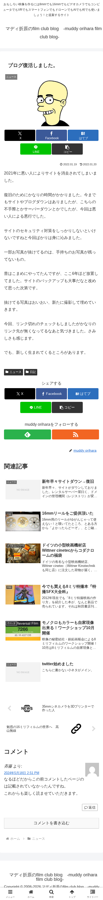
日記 (33, 372)
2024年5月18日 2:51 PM (21, 773)
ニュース (16, 372)
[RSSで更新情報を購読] (75, 434)
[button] (67, 149)
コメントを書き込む (52, 823)
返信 (92, 807)
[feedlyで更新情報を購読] (27, 434)
